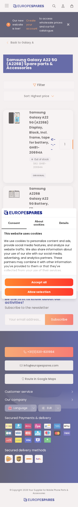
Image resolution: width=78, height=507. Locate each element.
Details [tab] (64, 223)
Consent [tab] (14, 223)
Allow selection (39, 292)
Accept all (39, 282)
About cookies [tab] (39, 223)
